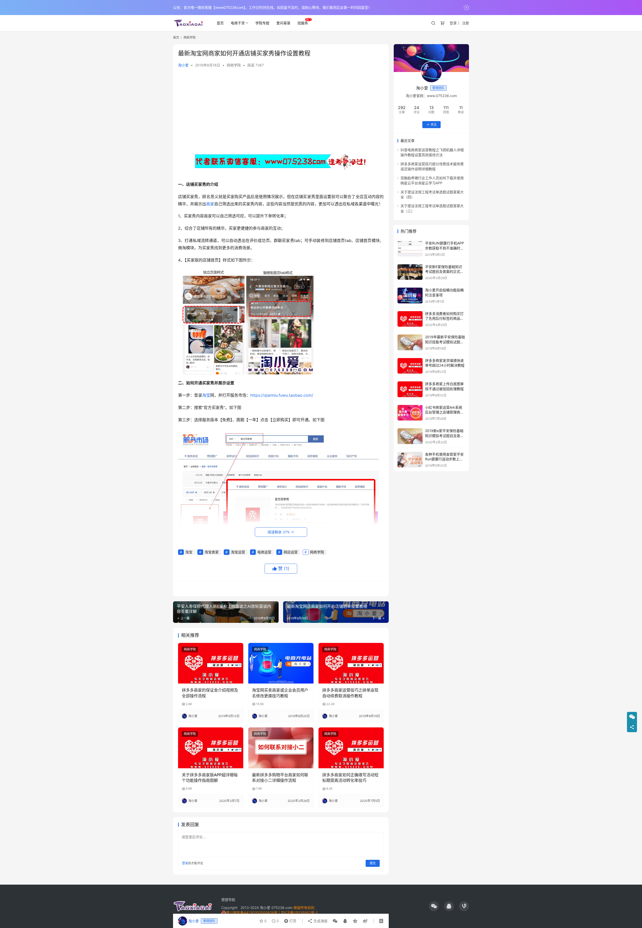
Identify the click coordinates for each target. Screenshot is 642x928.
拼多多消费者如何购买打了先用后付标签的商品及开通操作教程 (444, 318)
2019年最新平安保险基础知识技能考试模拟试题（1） (445, 342)
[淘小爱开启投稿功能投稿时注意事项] (410, 295)
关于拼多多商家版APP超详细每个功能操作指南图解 (210, 777)
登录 (453, 23)
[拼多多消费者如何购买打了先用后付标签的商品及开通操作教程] (410, 319)
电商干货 (238, 23)
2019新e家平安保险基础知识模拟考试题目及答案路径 (444, 436)
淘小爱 (183, 65)
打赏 (289, 919)
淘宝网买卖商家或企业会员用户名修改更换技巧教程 (280, 693)
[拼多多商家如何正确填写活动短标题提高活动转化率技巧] (351, 747)
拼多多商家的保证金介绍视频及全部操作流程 (210, 693)
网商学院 (234, 65)
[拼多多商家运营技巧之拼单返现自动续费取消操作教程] (351, 663)
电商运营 (264, 552)
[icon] (434, 906)
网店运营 (291, 552)
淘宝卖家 (212, 552)
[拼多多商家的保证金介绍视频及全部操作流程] (210, 663)
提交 (373, 863)
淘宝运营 (238, 552)
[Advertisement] (281, 110)
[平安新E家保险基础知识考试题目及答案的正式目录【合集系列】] (410, 272)
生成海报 (320, 921)
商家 (210, 203)
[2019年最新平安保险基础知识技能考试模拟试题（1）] (410, 342)
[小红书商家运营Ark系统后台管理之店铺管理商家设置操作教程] (410, 413)
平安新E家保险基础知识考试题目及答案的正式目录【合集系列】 (444, 272)
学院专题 (262, 23)
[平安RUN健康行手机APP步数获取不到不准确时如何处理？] (410, 249)
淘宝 (206, 395)
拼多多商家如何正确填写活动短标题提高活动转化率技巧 (350, 777)
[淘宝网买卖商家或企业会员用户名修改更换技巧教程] (280, 663)
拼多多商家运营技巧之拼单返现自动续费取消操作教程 (350, 693)
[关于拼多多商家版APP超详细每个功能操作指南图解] (210, 747)
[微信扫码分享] (335, 920)
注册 (465, 23)
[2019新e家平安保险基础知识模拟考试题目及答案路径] (410, 436)
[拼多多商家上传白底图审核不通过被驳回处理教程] (410, 389)
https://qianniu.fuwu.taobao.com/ (281, 395)
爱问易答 (283, 23)
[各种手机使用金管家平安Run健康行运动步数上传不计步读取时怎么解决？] (410, 460)
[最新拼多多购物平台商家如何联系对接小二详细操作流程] (280, 747)
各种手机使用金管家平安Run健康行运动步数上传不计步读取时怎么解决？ (444, 459)
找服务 (302, 23)
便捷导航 (228, 899)
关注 (434, 124)
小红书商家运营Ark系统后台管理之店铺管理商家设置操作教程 (444, 412)
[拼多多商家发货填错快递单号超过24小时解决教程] (410, 366)
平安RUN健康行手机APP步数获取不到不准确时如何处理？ (444, 248)
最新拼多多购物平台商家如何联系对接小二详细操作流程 (280, 777)
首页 (220, 23)
